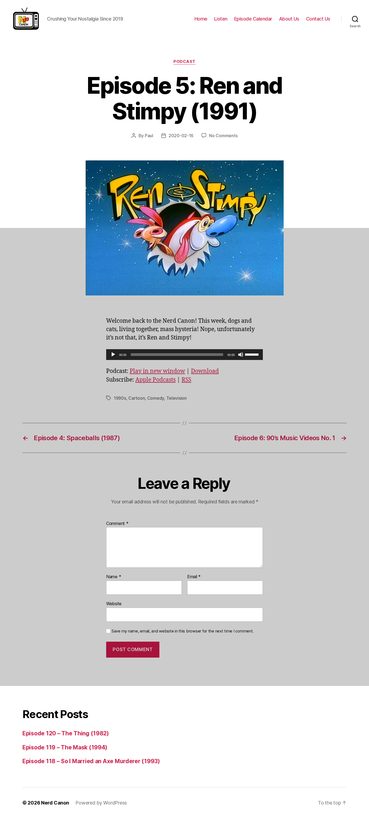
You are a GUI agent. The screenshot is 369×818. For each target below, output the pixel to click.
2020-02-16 (181, 135)
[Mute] (240, 354)
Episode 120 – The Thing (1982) (65, 733)
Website (114, 603)
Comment (117, 523)
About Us (289, 19)
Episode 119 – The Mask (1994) (64, 747)
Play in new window (157, 371)
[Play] (113, 354)
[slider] (252, 354)
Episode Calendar (253, 19)
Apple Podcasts (155, 379)
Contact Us (318, 19)
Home (200, 19)
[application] (184, 354)
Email (194, 576)
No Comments (223, 135)
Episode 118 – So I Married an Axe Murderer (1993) (91, 761)
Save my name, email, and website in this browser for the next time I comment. (183, 631)
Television (176, 398)
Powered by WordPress (101, 803)
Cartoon (136, 398)
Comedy (155, 398)
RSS (186, 379)
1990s (120, 398)
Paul (149, 135)
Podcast (184, 61)
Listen (220, 19)
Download (205, 371)
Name (113, 576)
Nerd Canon (55, 803)
